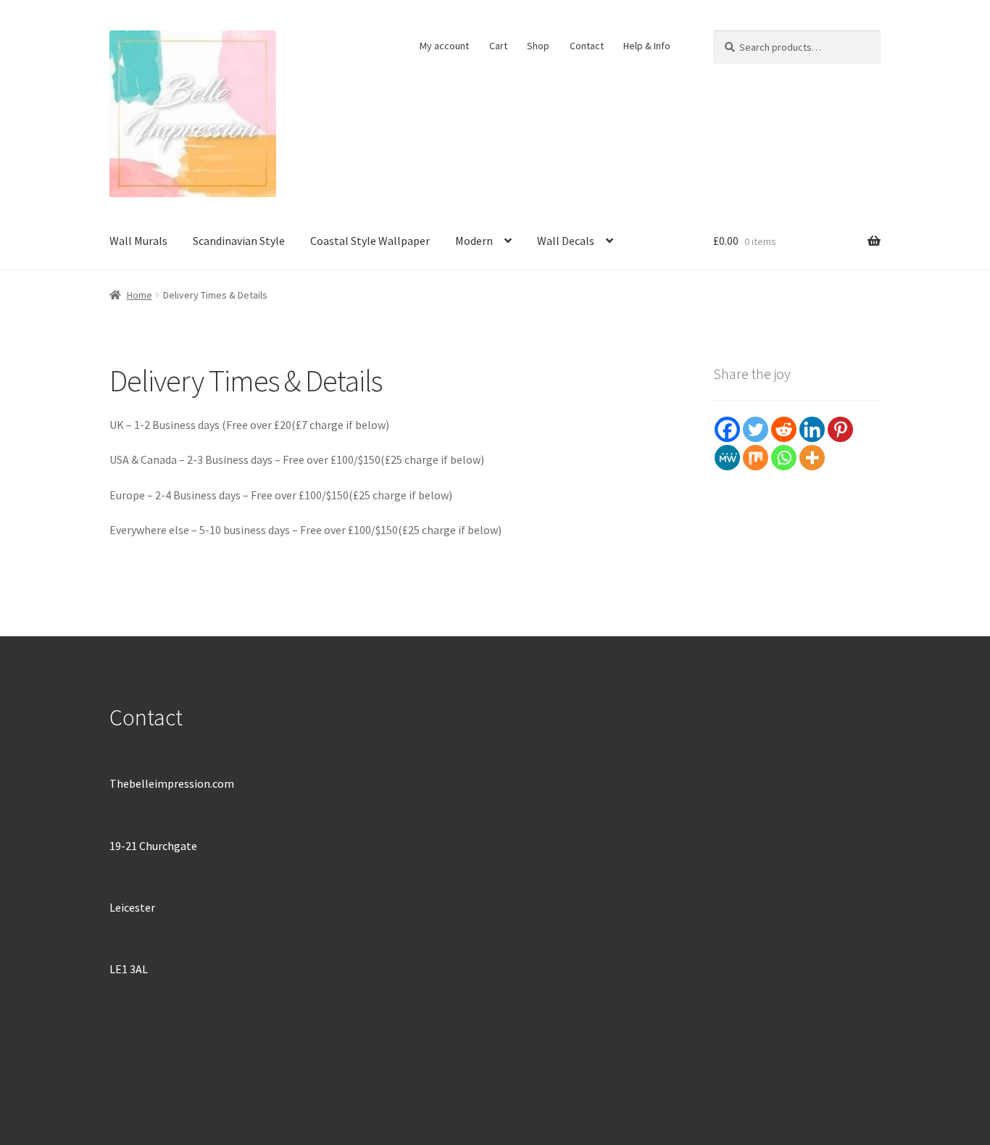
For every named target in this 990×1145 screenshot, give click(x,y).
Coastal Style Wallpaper (370, 240)
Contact (587, 45)
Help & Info (646, 45)
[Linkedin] (812, 429)
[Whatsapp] (783, 457)
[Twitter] (755, 429)
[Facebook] (727, 429)
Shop (538, 45)
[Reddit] (783, 429)
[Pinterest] (840, 429)
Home (139, 294)
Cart (498, 45)
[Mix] (755, 457)
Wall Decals (565, 240)
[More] (812, 457)
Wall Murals (138, 240)
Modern (474, 240)
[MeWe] (727, 457)
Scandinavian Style (239, 240)
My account (444, 45)
